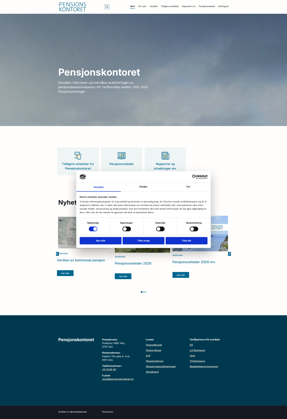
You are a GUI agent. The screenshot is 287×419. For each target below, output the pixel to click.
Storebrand (152, 371)
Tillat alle (186, 241)
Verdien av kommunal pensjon (81, 260)
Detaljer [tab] (143, 186)
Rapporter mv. (189, 6)
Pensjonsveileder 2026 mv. (194, 262)
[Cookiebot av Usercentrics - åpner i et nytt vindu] (194, 177)
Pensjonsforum (154, 361)
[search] (107, 6)
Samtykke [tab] (99, 187)
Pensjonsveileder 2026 (133, 263)
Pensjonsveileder (207, 6)
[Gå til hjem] (78, 6)
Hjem (132, 6)
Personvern (107, 411)
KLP (148, 355)
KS (191, 344)
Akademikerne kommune (204, 366)
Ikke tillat (100, 241)
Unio (192, 355)
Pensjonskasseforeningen (161, 366)
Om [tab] (188, 186)
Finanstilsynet (154, 344)
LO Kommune (197, 350)
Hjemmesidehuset (78, 411)
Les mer (65, 273)
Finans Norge (153, 350)
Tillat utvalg (144, 241)
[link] (141, 7)
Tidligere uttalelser (170, 6)
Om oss (141, 6)
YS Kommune (197, 361)
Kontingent (223, 6)
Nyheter (154, 6)
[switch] (126, 228)
